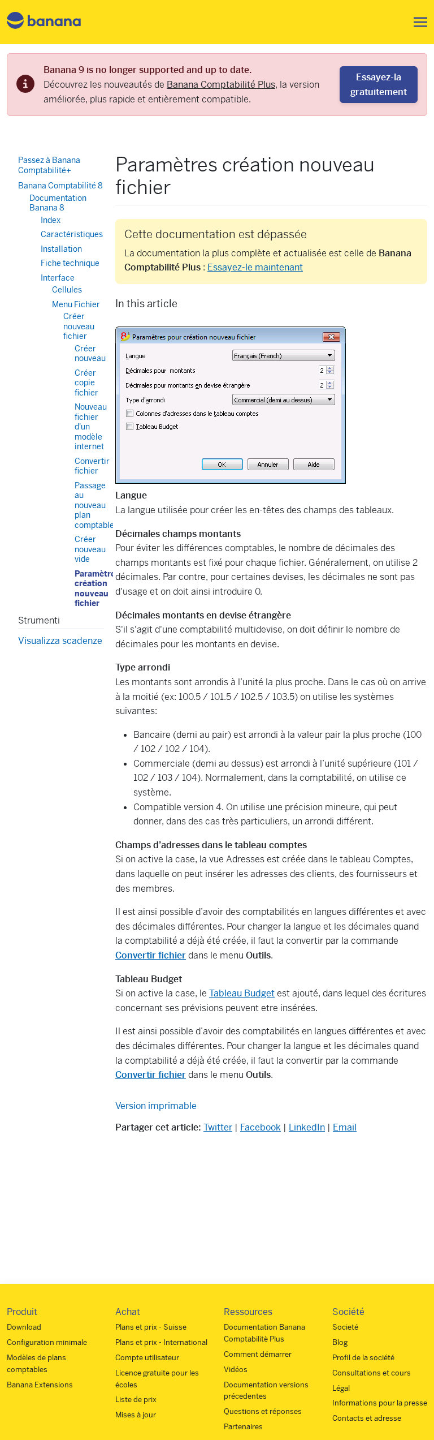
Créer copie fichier (86, 383)
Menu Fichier (76, 304)
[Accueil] (44, 22)
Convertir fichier (92, 466)
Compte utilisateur (147, 1357)
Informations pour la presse (379, 1403)
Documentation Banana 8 (57, 203)
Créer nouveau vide (90, 549)
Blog (340, 1342)
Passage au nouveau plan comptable (94, 505)
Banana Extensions (40, 1385)
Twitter (217, 1127)
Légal (341, 1388)
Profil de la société (363, 1357)
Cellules (67, 290)
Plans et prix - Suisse (150, 1327)
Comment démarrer (258, 1354)
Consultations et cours (371, 1373)
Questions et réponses (263, 1411)
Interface (58, 278)
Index (50, 220)
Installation (61, 249)
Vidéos (236, 1369)
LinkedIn (307, 1127)
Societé (345, 1327)
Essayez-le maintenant (255, 267)
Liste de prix (136, 1399)
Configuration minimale (47, 1342)
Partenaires (243, 1427)
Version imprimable (156, 1106)
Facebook (260, 1127)
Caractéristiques (72, 234)
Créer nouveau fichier (78, 326)
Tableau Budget (242, 993)
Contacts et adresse (366, 1418)
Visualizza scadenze (60, 641)
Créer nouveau (90, 353)
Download (24, 1327)
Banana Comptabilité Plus (221, 85)
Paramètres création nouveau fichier (97, 589)
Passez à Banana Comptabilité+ (49, 165)
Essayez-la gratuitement (378, 84)
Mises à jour (135, 1415)
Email (345, 1127)
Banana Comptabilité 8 (60, 185)
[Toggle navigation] (417, 22)
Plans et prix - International (161, 1342)
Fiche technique (70, 263)
